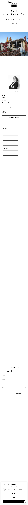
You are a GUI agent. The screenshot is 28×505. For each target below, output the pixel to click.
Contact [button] (14, 65)
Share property (14, 60)
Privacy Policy (18, 393)
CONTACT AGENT (14, 117)
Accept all (14, 501)
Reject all (14, 493)
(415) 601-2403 (6, 102)
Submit (14, 384)
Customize (14, 497)
